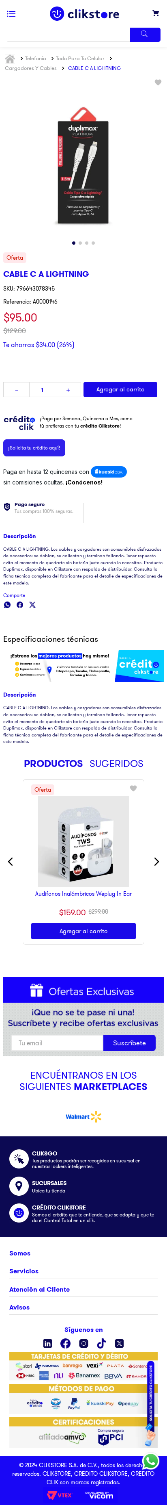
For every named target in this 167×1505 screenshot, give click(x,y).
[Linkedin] (48, 1343)
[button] (83, 435)
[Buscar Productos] (145, 35)
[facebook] (20, 605)
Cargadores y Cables (31, 68)
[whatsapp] (7, 605)
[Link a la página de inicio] (11, 58)
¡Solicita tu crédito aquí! (34, 448)
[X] (119, 1343)
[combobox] (83, 35)
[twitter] (32, 605)
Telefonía (35, 58)
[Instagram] (84, 1343)
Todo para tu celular (80, 58)
